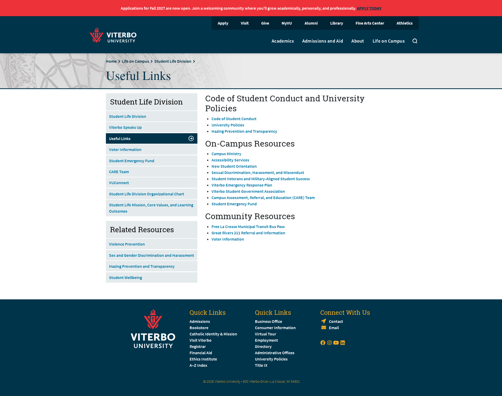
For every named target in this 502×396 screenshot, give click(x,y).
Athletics (405, 23)
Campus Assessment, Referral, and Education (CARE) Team (263, 197)
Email (334, 327)
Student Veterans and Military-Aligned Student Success (261, 178)
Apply (223, 23)
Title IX (261, 365)
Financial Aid (201, 352)
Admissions (200, 321)
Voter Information (228, 239)
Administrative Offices (274, 352)
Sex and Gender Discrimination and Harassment (151, 255)
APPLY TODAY (369, 8)
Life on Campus (389, 41)
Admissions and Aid (322, 41)
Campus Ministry (226, 153)
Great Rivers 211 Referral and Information (248, 232)
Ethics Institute (203, 359)
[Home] (114, 34)
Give (265, 23)
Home (111, 61)
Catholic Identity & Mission (213, 333)
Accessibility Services (230, 159)
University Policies (228, 124)
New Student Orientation (234, 166)
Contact (336, 321)
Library (336, 23)
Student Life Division (172, 61)
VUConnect (119, 182)
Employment (266, 340)
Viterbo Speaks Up (125, 127)
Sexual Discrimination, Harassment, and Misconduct (258, 172)
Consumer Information (275, 327)
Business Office (268, 321)
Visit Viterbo (201, 340)
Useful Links (119, 138)
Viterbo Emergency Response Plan (242, 185)
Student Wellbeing (125, 277)
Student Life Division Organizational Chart (146, 193)
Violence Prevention (127, 244)
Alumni (311, 23)
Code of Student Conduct (234, 118)
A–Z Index (198, 365)
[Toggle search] (415, 41)
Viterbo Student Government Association (248, 191)
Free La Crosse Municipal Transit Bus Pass (248, 226)
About (357, 41)
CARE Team (119, 171)
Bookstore (199, 327)
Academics (283, 41)
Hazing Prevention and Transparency (244, 131)
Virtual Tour (265, 333)
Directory (263, 346)
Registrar (198, 346)
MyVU (287, 23)
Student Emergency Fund (234, 203)
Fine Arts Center (370, 23)
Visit (245, 23)
